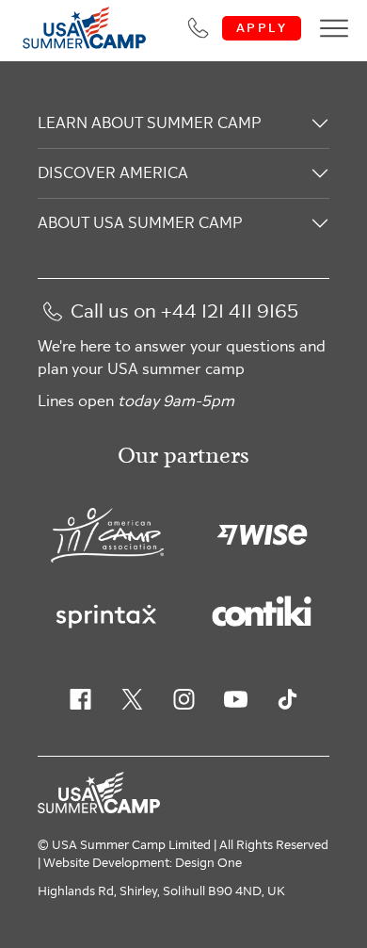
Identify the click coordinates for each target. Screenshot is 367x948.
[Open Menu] (334, 28)
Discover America (113, 173)
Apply (261, 28)
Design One (208, 863)
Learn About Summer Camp (149, 123)
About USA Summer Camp (140, 223)
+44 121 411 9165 (229, 311)
